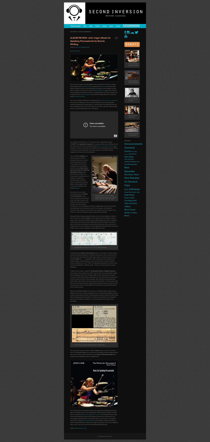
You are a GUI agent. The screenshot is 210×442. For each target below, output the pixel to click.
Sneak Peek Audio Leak (132, 192)
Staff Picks (129, 194)
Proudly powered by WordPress (105, 436)
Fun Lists (134, 151)
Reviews (77, 428)
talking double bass (99, 90)
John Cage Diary (129, 159)
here (85, 174)
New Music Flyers (131, 174)
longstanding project (88, 420)
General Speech (85, 94)
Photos (97, 26)
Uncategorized (130, 200)
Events (104, 26)
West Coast (129, 209)
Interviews (129, 156)
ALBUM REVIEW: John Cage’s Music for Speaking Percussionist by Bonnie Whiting (90, 41)
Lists (138, 162)
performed (103, 86)
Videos (127, 206)
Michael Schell (86, 47)
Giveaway (126, 154)
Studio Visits (129, 198)
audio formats (84, 414)
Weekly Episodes (75, 26)
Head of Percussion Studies (108, 100)
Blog (84, 26)
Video (90, 26)
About (111, 26)
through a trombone (79, 96)
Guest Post (132, 154)
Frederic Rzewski (87, 86)
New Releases (131, 177)
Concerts (129, 147)
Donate (118, 26)
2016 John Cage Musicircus (105, 146)
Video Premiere (130, 203)
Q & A (127, 189)
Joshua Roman (130, 161)
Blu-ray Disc (97, 414)
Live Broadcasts (130, 164)
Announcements (133, 143)
